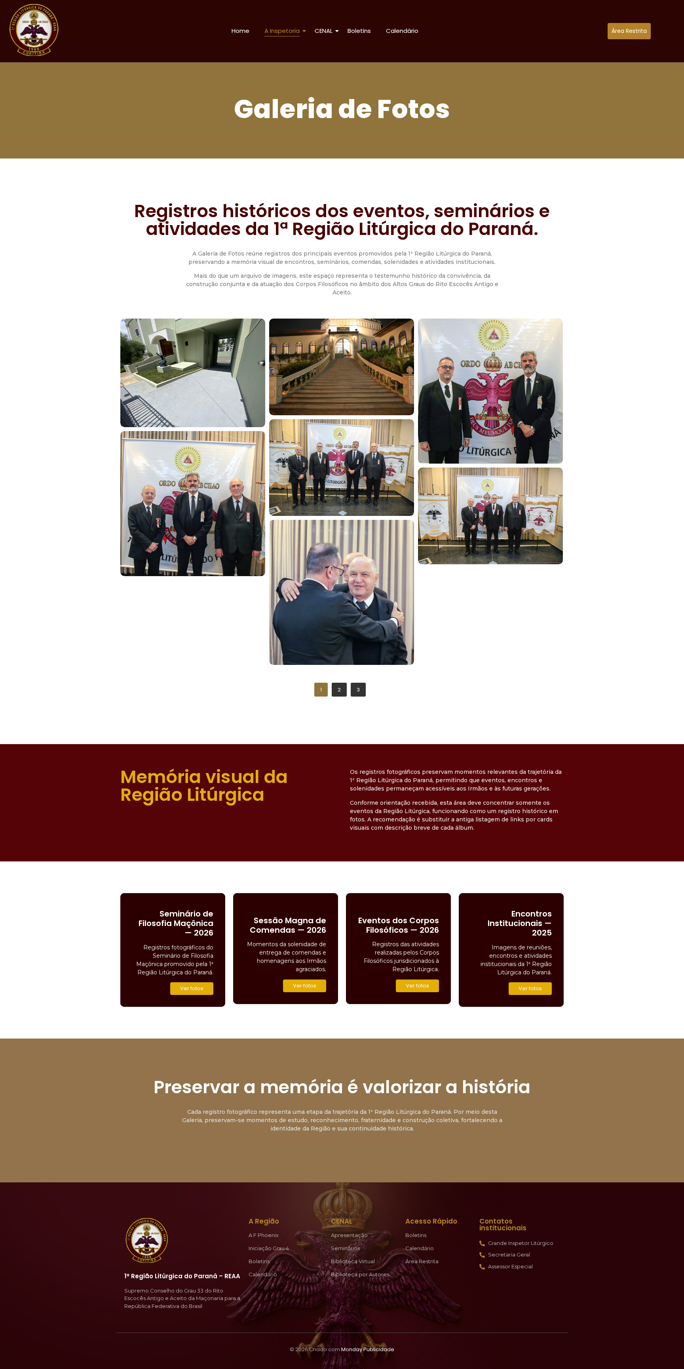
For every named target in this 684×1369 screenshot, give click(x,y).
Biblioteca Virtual (353, 1261)
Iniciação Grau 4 (269, 1248)
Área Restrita (422, 1261)
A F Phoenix (264, 1235)
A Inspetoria (282, 31)
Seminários (345, 1248)
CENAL (323, 31)
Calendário (402, 31)
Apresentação (349, 1235)
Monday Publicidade (367, 1349)
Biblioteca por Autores (360, 1274)
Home (240, 31)
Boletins (359, 31)
